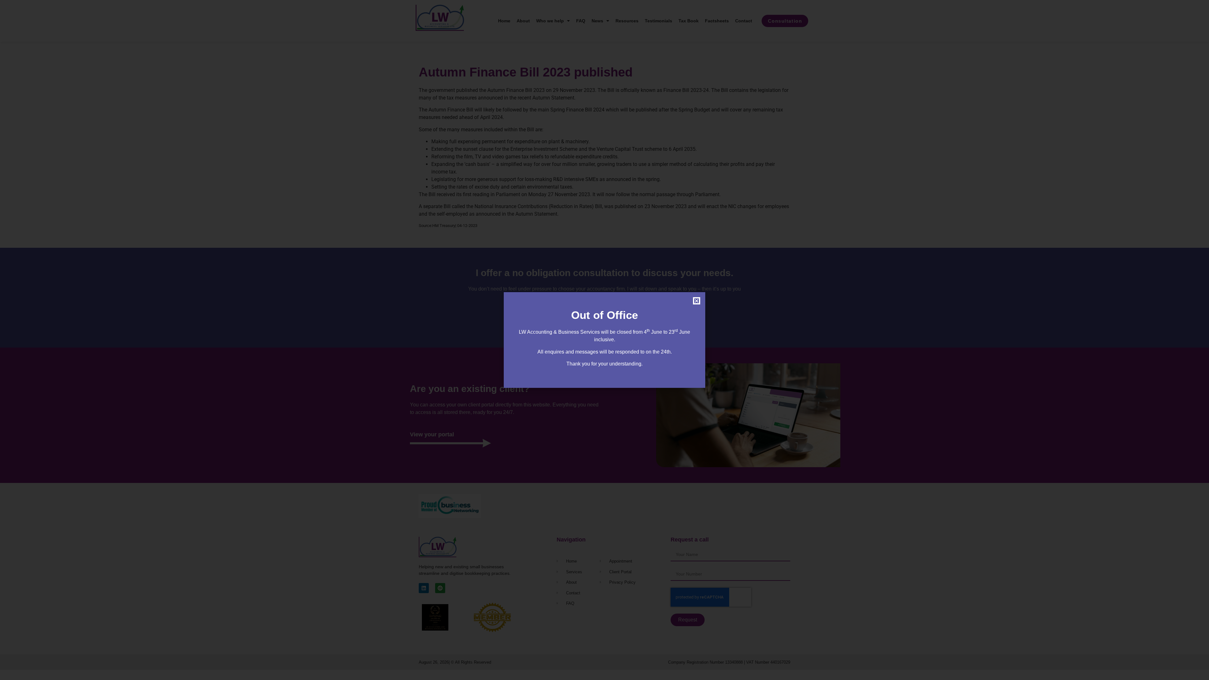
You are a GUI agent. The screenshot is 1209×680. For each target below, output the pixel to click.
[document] (604, 340)
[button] (696, 300)
